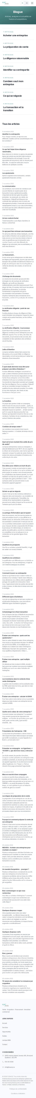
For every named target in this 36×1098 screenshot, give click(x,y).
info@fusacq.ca (10, 1067)
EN (27, 3)
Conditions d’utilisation (18, 1093)
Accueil (4, 1023)
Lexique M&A (6, 1040)
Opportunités (6, 1032)
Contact (4, 1044)
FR (22, 3)
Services (5, 1027)
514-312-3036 (9, 1062)
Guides (4, 1036)
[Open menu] (32, 3)
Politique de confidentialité (18, 1089)
